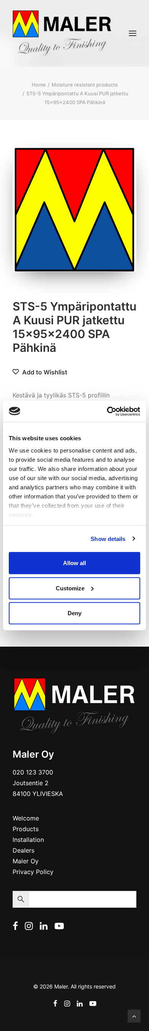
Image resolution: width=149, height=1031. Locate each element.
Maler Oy (26, 861)
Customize (70, 588)
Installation (28, 839)
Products (26, 829)
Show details (108, 538)
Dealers (23, 850)
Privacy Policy (33, 872)
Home (39, 85)
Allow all (74, 563)
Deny (74, 613)
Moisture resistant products (85, 85)
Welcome (26, 818)
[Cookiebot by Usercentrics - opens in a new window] (107, 411)
